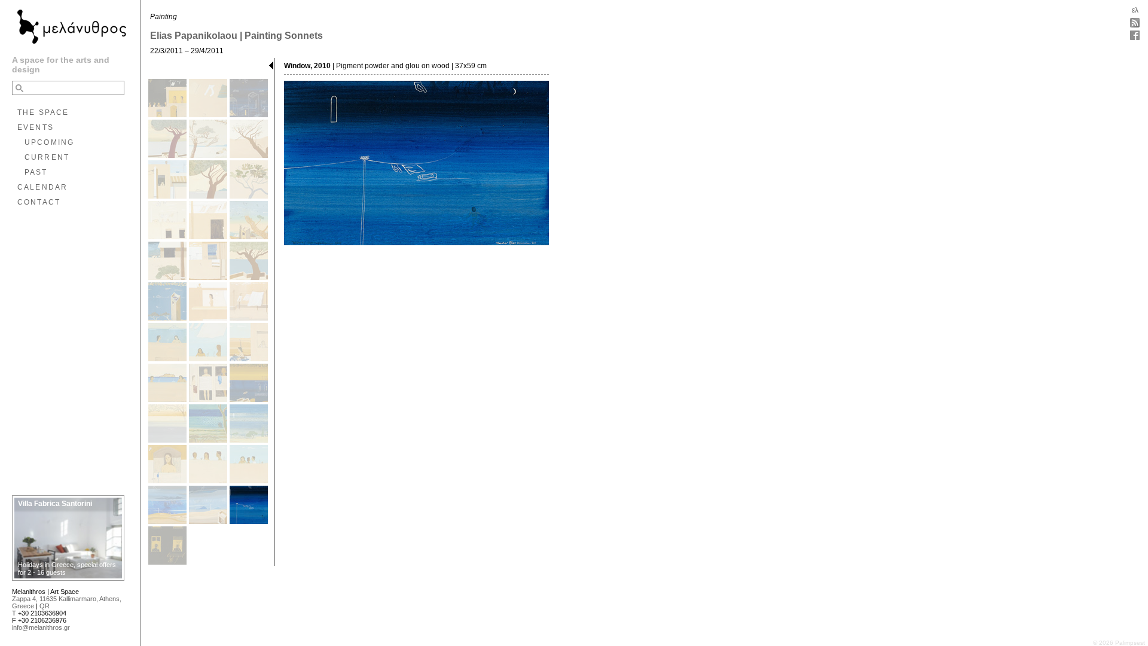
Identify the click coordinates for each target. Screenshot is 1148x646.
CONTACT (38, 202)
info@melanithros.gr (41, 627)
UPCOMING (49, 142)
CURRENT (47, 157)
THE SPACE (43, 112)
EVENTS (35, 127)
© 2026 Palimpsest (1119, 642)
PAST (36, 172)
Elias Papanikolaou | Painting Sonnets (236, 36)
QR (44, 606)
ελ (1135, 10)
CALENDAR (42, 187)
